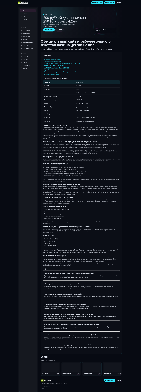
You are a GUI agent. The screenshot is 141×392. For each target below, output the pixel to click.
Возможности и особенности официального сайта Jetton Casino (62, 63)
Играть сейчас (109, 2)
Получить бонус (97, 2)
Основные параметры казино (52, 59)
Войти (119, 2)
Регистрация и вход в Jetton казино (54, 65)
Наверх (42, 388)
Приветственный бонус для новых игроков (56, 67)
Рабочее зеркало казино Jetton (53, 61)
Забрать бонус (49, 29)
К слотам (59, 29)
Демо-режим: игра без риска (52, 74)
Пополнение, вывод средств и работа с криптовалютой (60, 72)
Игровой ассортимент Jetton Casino (54, 70)
